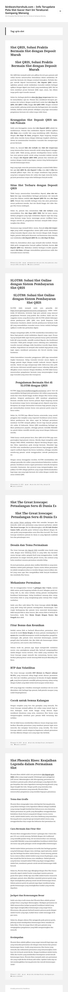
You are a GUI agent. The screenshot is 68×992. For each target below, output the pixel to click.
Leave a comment (34, 264)
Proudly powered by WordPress (20, 988)
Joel (25, 262)
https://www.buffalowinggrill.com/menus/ (32, 391)
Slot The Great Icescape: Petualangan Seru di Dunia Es (33, 504)
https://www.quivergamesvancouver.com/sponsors (28, 310)
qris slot (41, 262)
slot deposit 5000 (31, 550)
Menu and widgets (60, 13)
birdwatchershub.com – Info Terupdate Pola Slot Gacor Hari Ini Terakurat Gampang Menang (30, 10)
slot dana (38, 97)
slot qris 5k (46, 484)
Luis (25, 742)
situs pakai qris (49, 262)
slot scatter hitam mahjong (20, 522)
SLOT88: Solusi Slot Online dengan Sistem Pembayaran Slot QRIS (32, 284)
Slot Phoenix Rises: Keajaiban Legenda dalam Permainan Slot (33, 764)
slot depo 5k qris (40, 742)
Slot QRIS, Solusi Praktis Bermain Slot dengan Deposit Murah (33, 51)
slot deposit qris (49, 974)
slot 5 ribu (40, 484)
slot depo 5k (22, 264)
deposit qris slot (34, 262)
